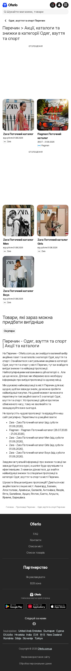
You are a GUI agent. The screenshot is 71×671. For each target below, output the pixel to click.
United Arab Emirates (30, 631)
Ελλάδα (8, 634)
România (8, 638)
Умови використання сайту (35, 656)
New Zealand (54, 634)
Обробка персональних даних (35, 663)
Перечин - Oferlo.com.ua (20, 353)
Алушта (53, 493)
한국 (42, 634)
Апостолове (10, 490)
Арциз (26, 493)
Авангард (40, 486)
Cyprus (60, 631)
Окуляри (9, 331)
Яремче (6, 497)
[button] (59, 5)
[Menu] (66, 5)
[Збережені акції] (52, 5)
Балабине (15, 493)
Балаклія (36, 490)
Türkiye (39, 638)
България (48, 631)
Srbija (18, 638)
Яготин (35, 493)
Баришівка (18, 497)
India (29, 634)
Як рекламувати (35, 577)
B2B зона (35, 583)
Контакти (35, 540)
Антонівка (49, 490)
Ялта (5, 493)
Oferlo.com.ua (45, 648)
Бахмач (51, 486)
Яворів (60, 490)
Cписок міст (35, 546)
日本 (35, 634)
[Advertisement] (35, 71)
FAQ (35, 534)
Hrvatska (20, 634)
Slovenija (28, 638)
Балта (43, 493)
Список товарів (35, 552)
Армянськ (24, 490)
